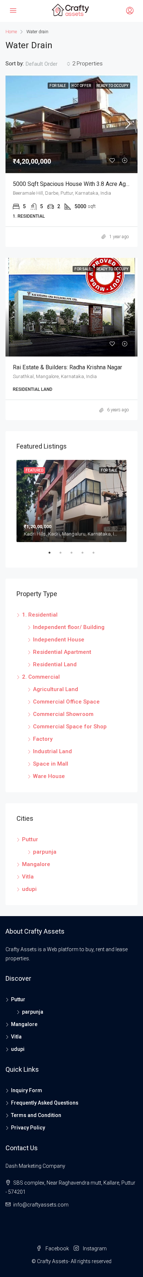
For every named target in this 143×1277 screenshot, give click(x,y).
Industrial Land (52, 751)
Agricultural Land (55, 689)
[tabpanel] (71, 501)
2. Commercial (41, 677)
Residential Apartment (62, 652)
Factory (42, 739)
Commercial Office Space (66, 701)
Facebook (56, 1248)
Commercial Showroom (63, 714)
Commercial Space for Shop (70, 726)
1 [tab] (53, 555)
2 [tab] (64, 555)
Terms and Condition (36, 1115)
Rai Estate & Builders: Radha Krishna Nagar (67, 367)
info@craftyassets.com (41, 1205)
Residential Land (55, 664)
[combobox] (48, 64)
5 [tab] (97, 555)
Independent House (58, 639)
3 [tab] (75, 555)
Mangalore (36, 864)
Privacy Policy (28, 1128)
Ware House (49, 776)
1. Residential (40, 614)
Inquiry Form (26, 1090)
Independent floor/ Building (68, 627)
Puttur (30, 839)
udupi (29, 889)
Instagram (94, 1248)
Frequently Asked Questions (44, 1103)
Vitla (28, 876)
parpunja (44, 852)
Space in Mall (50, 764)
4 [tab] (86, 555)
